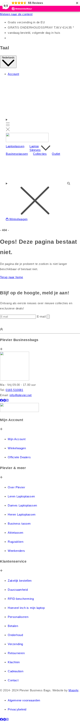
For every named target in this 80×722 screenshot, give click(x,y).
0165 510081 (14, 390)
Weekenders (16, 550)
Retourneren (16, 653)
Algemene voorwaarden (24, 700)
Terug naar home (11, 277)
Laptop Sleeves (35, 148)
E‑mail (42, 316)
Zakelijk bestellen (20, 580)
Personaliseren (18, 616)
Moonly (73, 690)
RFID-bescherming (21, 598)
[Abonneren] (48, 317)
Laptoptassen (15, 146)
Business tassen (19, 523)
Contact (13, 680)
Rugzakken (15, 541)
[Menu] (8, 125)
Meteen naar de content (16, 14)
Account (13, 74)
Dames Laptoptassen (22, 505)
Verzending (15, 644)
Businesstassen (17, 153)
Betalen (13, 626)
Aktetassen (15, 532)
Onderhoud (15, 635)
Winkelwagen (17, 448)
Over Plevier (16, 487)
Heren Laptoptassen (22, 514)
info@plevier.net (21, 395)
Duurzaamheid (18, 589)
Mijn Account (16, 439)
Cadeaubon (15, 671)
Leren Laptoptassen (21, 496)
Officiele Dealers (19, 457)
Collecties (40, 153)
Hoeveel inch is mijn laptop (26, 607)
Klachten (14, 662)
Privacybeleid (17, 709)
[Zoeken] (40, 186)
